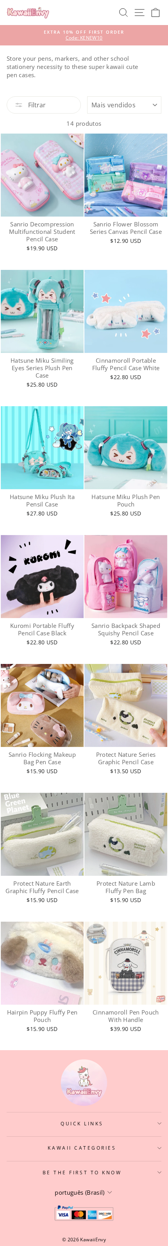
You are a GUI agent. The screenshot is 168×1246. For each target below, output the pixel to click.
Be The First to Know (82, 1172)
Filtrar (36, 105)
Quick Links (82, 1123)
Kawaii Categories (82, 1148)
